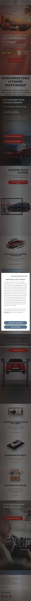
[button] (19, 276)
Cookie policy (6, 312)
